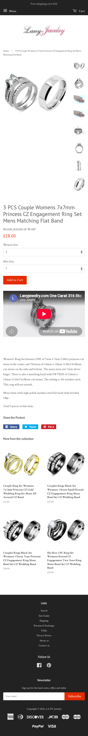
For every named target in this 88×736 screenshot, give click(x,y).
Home (6, 50)
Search (44, 610)
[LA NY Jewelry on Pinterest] (49, 666)
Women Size (10, 245)
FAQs (44, 630)
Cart (81, 11)
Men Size (8, 261)
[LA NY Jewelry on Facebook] (39, 666)
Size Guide (44, 615)
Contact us (44, 645)
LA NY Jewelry (54, 709)
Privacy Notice (44, 635)
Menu (12, 11)
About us (44, 640)
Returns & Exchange (44, 625)
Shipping (44, 620)
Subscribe (74, 696)
